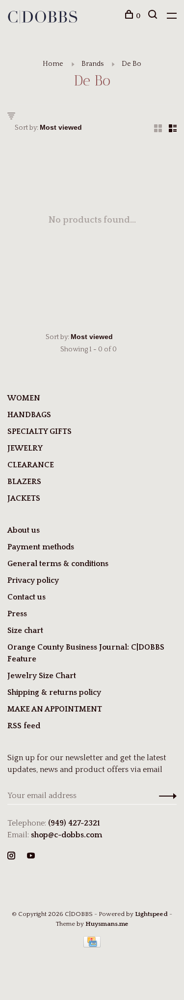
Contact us (26, 597)
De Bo (131, 64)
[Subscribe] (165, 795)
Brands (92, 64)
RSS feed (23, 725)
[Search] (153, 16)
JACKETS (23, 498)
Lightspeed (151, 914)
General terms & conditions (57, 563)
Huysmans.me (107, 923)
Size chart (25, 630)
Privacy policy (33, 580)
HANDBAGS (29, 414)
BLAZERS (24, 481)
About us (23, 530)
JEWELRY (25, 448)
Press (17, 613)
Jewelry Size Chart (41, 675)
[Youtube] (31, 856)
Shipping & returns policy (54, 692)
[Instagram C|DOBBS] (11, 856)
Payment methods (40, 547)
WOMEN (23, 398)
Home (53, 64)
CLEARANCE (30, 464)
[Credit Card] (92, 945)
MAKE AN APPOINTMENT (54, 709)
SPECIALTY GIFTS (39, 431)
